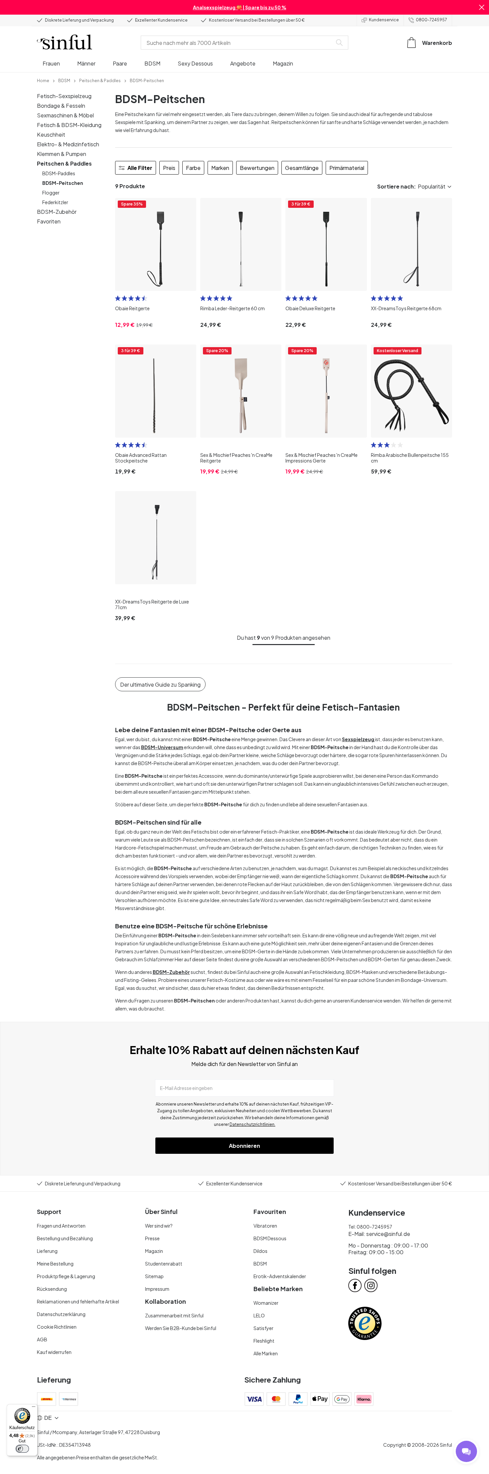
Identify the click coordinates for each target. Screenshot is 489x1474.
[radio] (117, 298)
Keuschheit (51, 134)
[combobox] (238, 42)
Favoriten (49, 221)
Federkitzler (55, 202)
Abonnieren (244, 1145)
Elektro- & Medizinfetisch (68, 144)
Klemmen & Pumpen (61, 153)
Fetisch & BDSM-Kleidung (69, 124)
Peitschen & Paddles (64, 163)
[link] (43, 80)
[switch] (22, 1449)
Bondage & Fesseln (61, 105)
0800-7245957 (431, 19)
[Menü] (34, 1408)
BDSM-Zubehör (57, 211)
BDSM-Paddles (58, 173)
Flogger (51, 193)
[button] (481, 7)
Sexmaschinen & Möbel (65, 115)
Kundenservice (384, 19)
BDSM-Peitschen (62, 183)
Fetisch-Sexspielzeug (64, 95)
